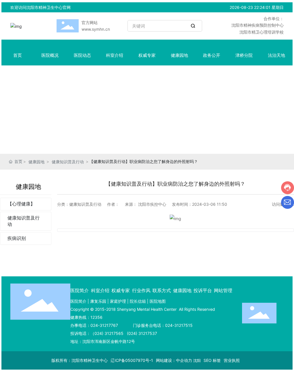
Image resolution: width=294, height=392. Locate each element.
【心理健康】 (21, 204)
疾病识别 (16, 238)
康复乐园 (98, 301)
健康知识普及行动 (68, 161)
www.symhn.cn (96, 29)
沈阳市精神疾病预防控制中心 (257, 25)
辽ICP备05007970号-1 (132, 360)
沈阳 (197, 360)
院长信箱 (138, 301)
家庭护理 (118, 301)
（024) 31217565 (106, 333)
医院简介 (78, 301)
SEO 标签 (212, 360)
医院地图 (158, 301)
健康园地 (36, 161)
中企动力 (184, 360)
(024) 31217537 (141, 333)
